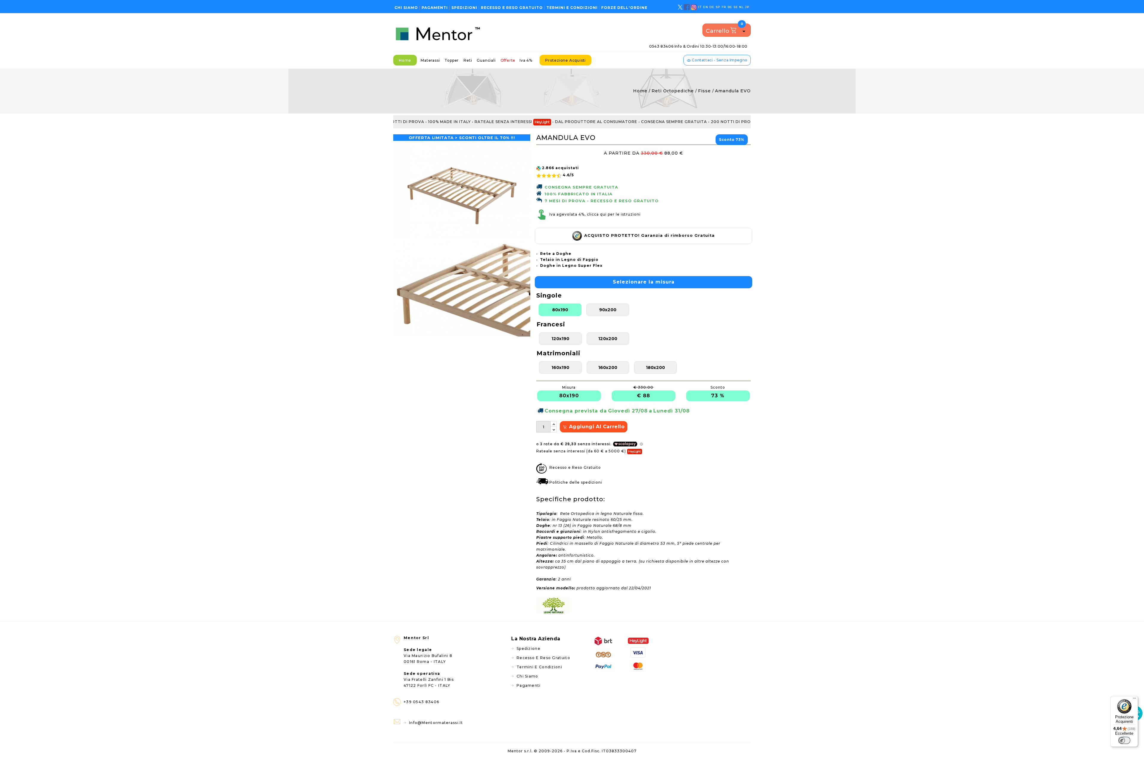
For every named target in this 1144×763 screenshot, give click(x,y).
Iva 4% (526, 60)
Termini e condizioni (572, 7)
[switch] (1124, 740)
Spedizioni (464, 7)
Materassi (430, 60)
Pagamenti (435, 7)
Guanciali (486, 60)
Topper (451, 60)
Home (405, 60)
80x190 (560, 309)
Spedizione (528, 648)
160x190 (560, 367)
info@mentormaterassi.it (436, 722)
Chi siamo (406, 7)
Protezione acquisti (565, 60)
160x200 (607, 367)
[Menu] (1134, 699)
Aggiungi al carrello (596, 426)
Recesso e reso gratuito (512, 7)
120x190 (560, 338)
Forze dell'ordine (624, 7)
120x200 (607, 338)
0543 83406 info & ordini (698, 46)
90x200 (607, 309)
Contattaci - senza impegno (719, 60)
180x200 (655, 367)
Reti (468, 60)
